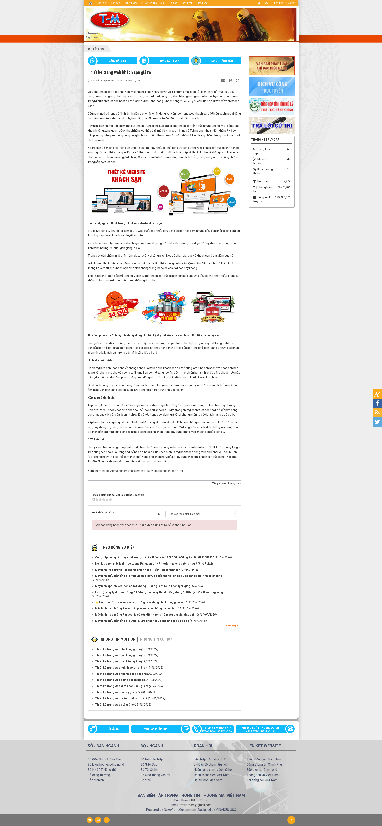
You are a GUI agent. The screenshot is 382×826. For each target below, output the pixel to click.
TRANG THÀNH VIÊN (221, 60)
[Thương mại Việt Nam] (109, 19)
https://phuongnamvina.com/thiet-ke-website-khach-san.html (142, 470)
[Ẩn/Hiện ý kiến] (159, 514)
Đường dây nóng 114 (217, 729)
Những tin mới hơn (118, 639)
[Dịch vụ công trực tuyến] (272, 86)
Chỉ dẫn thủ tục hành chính (260, 729)
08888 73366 (198, 800)
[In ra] (231, 80)
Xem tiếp (231, 625)
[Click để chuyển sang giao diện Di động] (107, 820)
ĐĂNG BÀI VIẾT (117, 60)
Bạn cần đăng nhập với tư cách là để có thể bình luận (143, 525)
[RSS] (267, 3)
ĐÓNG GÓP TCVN (169, 60)
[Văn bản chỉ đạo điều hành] (272, 65)
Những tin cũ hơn (156, 639)
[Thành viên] (259, 3)
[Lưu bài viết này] (238, 80)
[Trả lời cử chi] (272, 125)
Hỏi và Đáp (113, 729)
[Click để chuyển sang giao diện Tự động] (90, 820)
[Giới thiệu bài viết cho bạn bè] (223, 80)
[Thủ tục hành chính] (272, 105)
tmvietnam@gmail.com (195, 805)
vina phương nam (231, 483)
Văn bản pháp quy (156, 729)
